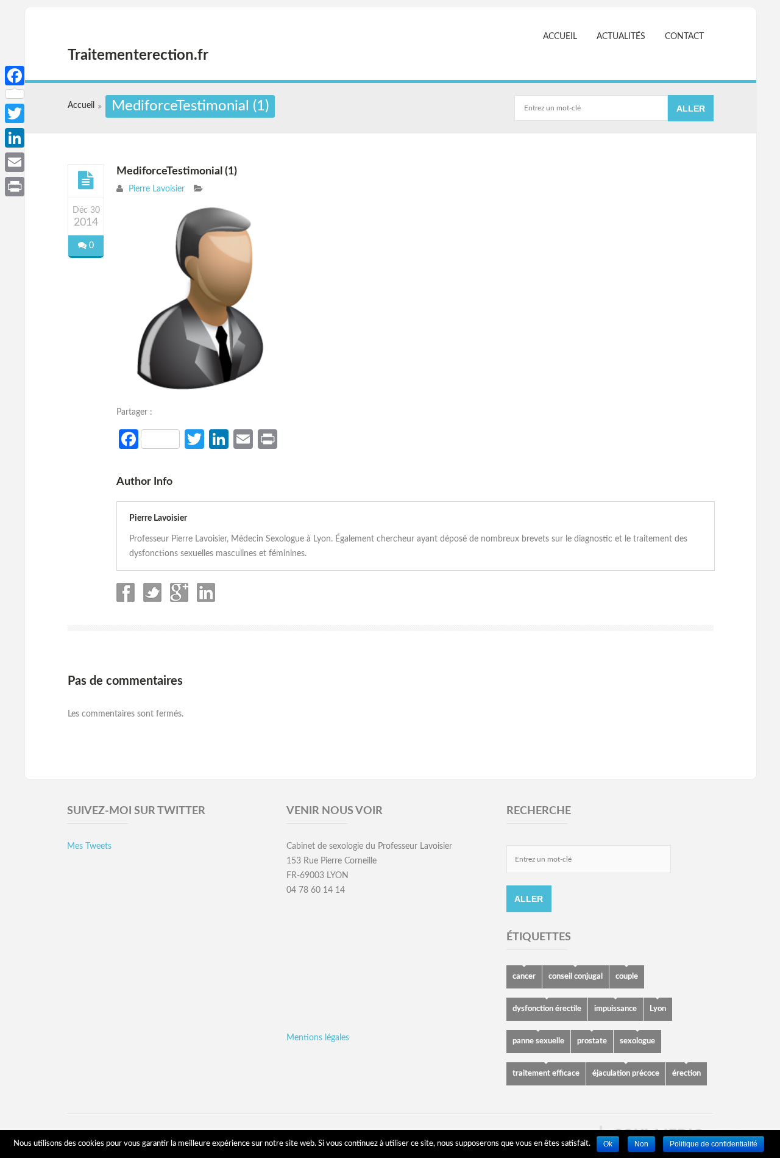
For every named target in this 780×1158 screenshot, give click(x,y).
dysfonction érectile (546, 1009)
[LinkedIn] (14, 138)
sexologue (637, 1041)
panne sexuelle (538, 1041)
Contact (684, 36)
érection (686, 1074)
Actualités (621, 36)
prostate (592, 1041)
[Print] (14, 186)
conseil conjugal (575, 977)
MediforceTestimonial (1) (176, 171)
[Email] (14, 162)
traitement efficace (546, 1074)
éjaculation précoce (625, 1074)
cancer (524, 977)
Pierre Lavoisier (157, 189)
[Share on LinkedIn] (204, 599)
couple (626, 977)
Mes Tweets (89, 846)
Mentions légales (317, 1038)
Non (641, 1144)
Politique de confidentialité (713, 1144)
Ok (607, 1144)
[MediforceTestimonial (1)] (86, 180)
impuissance (615, 1009)
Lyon (658, 1009)
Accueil (560, 36)
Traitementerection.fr (138, 55)
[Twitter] (14, 113)
